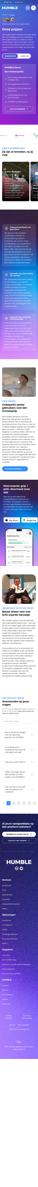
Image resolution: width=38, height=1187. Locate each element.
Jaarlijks (24, 56)
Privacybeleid (23, 1025)
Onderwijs (6, 886)
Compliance (7, 925)
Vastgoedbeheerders (11, 904)
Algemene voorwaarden (19, 1029)
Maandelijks (10, 56)
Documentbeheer (10, 939)
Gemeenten (7, 895)
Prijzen (12, 15)
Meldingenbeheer (9, 934)
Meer (4, 909)
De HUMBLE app (9, 960)
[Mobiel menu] (33, 7)
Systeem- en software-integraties (16, 964)
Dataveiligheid (8, 969)
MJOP (4, 930)
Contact (5, 985)
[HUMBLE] (10, 8)
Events (5, 990)
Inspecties (6, 920)
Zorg (4, 890)
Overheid (6, 899)
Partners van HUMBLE (11, 974)
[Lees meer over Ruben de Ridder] (15, 181)
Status (5, 999)
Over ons (6, 955)
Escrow (12, 1025)
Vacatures (6, 1004)
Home (4, 15)
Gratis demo (7, 995)
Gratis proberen (17, 109)
